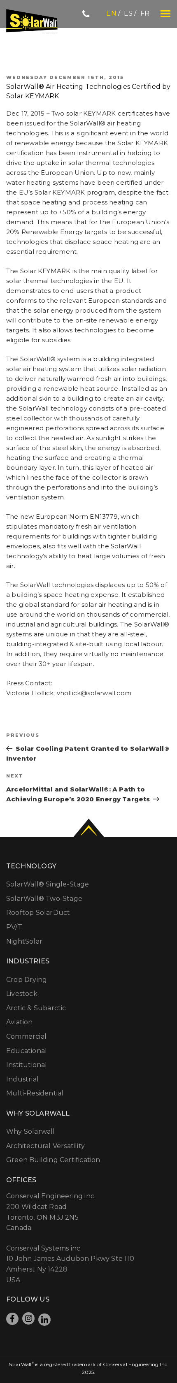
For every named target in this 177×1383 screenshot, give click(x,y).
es (128, 13)
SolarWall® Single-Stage (47, 884)
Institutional (26, 1065)
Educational (26, 1051)
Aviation (19, 1022)
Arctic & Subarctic (36, 1008)
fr (144, 13)
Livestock (21, 994)
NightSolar (24, 941)
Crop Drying (26, 980)
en (111, 13)
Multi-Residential (34, 1093)
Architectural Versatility (45, 1146)
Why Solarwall (30, 1131)
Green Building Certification (53, 1160)
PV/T (14, 927)
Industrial (22, 1079)
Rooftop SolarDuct (38, 913)
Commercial (26, 1036)
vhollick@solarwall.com (94, 693)
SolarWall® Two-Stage (44, 899)
